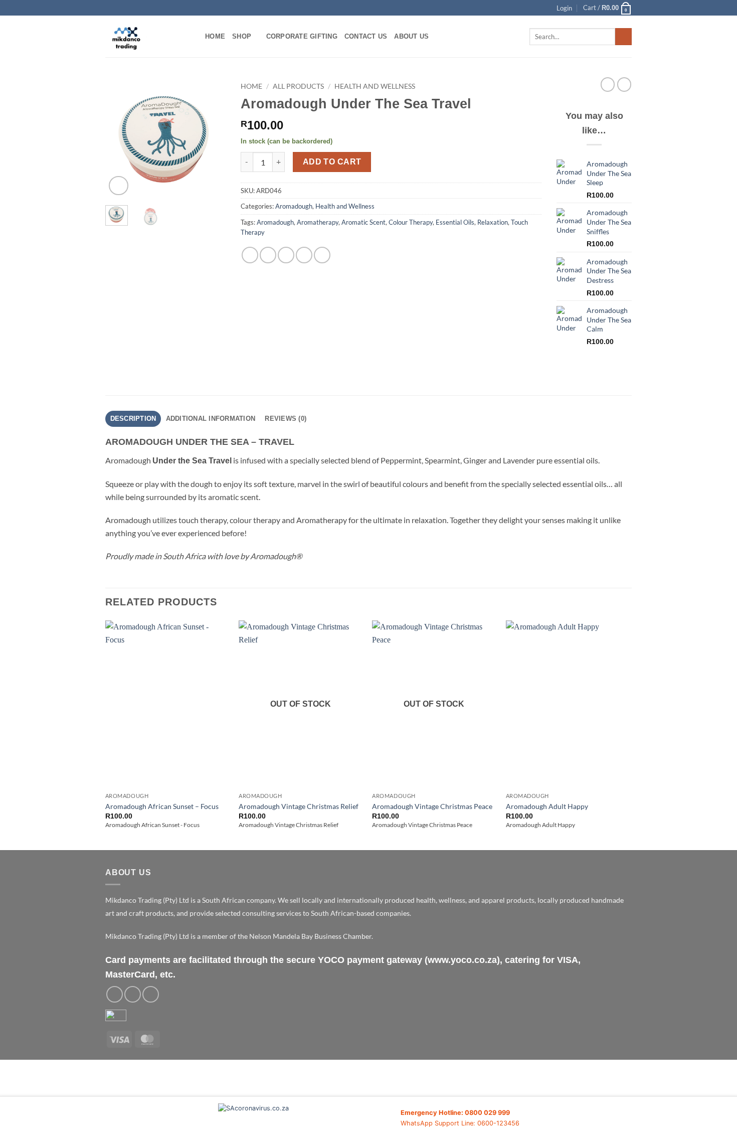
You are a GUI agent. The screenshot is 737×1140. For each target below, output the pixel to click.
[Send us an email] (132, 994)
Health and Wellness (374, 86)
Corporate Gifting (301, 36)
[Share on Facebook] (250, 255)
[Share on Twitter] (268, 255)
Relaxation (492, 222)
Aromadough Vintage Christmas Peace (432, 806)
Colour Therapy (411, 222)
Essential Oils (455, 222)
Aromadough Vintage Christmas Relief (298, 806)
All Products (298, 86)
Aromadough (293, 206)
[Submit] (623, 36)
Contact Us (366, 36)
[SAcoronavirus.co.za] (309, 1118)
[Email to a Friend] (286, 255)
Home (215, 36)
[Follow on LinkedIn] (150, 994)
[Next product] (608, 84)
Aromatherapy (317, 222)
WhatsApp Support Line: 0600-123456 (460, 1123)
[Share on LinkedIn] (322, 255)
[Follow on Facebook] (114, 994)
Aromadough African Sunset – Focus (162, 806)
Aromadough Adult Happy (547, 806)
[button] (564, 8)
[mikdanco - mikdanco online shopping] (147, 36)
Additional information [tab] (211, 418)
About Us (411, 36)
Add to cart (332, 161)
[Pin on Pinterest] (304, 255)
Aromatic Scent (363, 222)
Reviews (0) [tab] (285, 418)
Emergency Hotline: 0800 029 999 (455, 1112)
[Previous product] (624, 84)
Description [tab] (133, 418)
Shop (241, 36)
